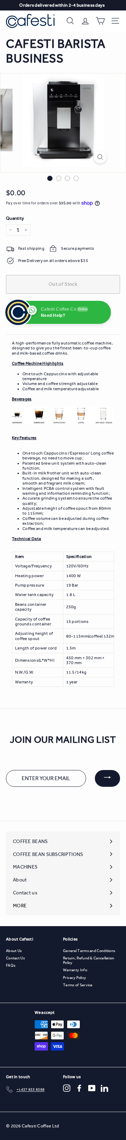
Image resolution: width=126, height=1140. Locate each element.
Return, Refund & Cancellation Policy (88, 960)
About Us (14, 951)
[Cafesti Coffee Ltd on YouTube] (92, 1088)
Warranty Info (75, 970)
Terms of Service (78, 985)
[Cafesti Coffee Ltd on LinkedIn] (104, 1088)
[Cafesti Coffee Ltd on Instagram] (66, 1088)
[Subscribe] (107, 778)
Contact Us (15, 958)
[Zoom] (99, 157)
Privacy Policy (74, 977)
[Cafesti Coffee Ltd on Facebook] (79, 1088)
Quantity (15, 218)
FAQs (10, 965)
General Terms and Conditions (89, 951)
